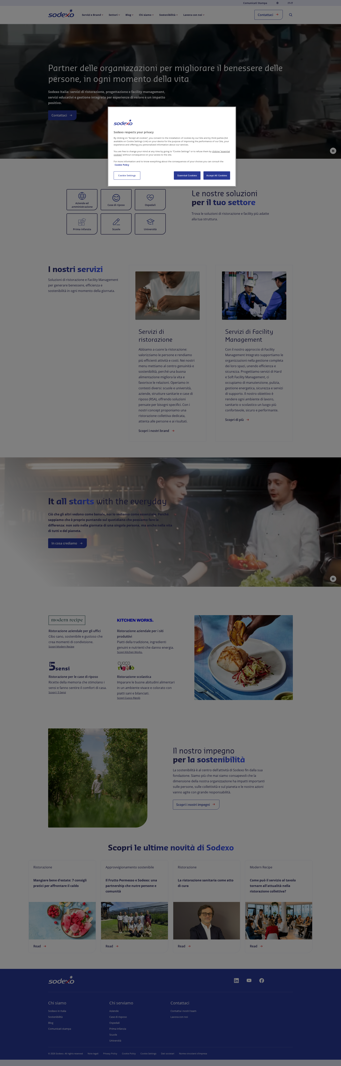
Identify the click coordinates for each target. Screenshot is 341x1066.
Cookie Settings (127, 175)
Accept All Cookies (216, 175)
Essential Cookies (187, 175)
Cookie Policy (122, 164)
